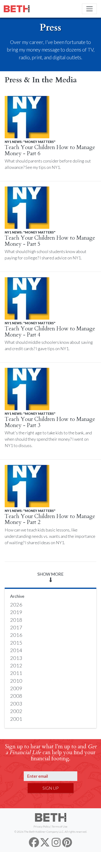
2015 (16, 643)
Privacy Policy (42, 826)
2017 (16, 627)
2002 (16, 711)
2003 (16, 704)
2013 (16, 658)
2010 (16, 681)
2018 (16, 620)
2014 (16, 650)
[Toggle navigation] (89, 9)
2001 (16, 719)
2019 (16, 612)
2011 (16, 673)
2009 (16, 688)
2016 (16, 635)
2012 (16, 665)
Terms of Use (59, 826)
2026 (16, 605)
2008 (16, 696)
